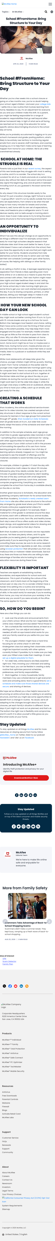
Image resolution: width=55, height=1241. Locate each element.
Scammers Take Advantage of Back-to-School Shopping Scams (26, 924)
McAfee (29, 58)
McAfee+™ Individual (11, 1039)
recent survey (34, 168)
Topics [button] (5, 12)
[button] (52, 11)
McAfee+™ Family (10, 1044)
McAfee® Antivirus (10, 1053)
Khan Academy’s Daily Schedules (33, 419)
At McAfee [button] (17, 12)
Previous (5, 921)
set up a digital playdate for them (18, 658)
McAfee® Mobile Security (13, 1071)
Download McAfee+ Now (26, 778)
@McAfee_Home (7, 735)
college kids (45, 104)
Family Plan (8, 964)
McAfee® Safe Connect (12, 1057)
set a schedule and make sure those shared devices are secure (27, 683)
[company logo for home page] (9, 3)
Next (49, 921)
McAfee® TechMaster (11, 1066)
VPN (4, 958)
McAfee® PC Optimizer (12, 1062)
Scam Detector (9, 961)
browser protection (14, 549)
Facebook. (29, 737)
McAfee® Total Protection (13, 1048)
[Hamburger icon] (50, 4)
